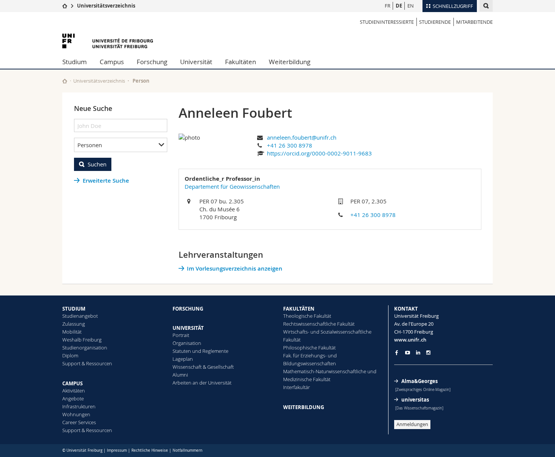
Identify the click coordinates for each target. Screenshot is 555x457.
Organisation (187, 343)
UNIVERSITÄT (188, 328)
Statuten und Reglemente (200, 351)
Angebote (73, 398)
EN (410, 5)
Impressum (117, 450)
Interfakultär (296, 387)
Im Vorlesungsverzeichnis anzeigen (234, 268)
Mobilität (72, 331)
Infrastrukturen (79, 406)
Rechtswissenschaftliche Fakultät (319, 323)
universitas (415, 399)
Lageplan (183, 358)
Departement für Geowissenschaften (232, 186)
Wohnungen (76, 414)
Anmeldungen (412, 424)
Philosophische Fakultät (309, 347)
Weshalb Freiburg (82, 339)
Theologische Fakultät (307, 315)
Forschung (152, 61)
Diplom (70, 355)
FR (387, 5)
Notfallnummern (187, 450)
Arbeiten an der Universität (202, 382)
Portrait (181, 335)
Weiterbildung (289, 61)
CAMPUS (72, 383)
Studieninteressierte (387, 21)
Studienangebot (80, 315)
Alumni (180, 374)
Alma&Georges (419, 381)
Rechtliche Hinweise (149, 450)
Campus (112, 61)
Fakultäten (240, 61)
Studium (74, 61)
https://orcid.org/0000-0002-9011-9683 (319, 153)
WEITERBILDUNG (303, 407)
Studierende (435, 21)
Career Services (79, 422)
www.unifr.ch (410, 339)
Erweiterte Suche (106, 181)
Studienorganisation (84, 347)
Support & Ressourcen (87, 363)
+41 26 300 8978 (289, 145)
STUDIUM (73, 308)
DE (399, 5)
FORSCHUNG (188, 308)
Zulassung (73, 323)
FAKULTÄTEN (298, 308)
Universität (196, 61)
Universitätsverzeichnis (106, 5)
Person (141, 80)
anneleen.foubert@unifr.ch (301, 137)
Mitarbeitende (474, 21)
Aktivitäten (73, 390)
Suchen (97, 164)
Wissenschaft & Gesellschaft (203, 366)
